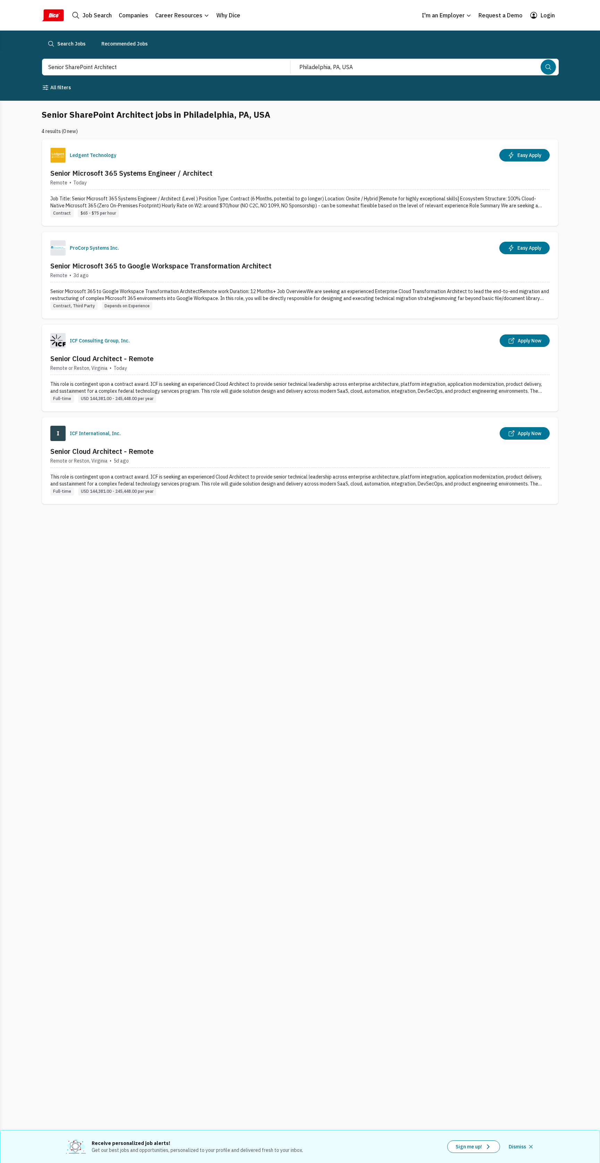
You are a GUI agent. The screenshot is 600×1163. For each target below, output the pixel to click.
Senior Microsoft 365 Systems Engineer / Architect (131, 173)
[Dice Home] (53, 15)
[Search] (548, 67)
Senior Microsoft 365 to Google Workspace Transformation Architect (161, 266)
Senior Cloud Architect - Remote (101, 358)
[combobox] (159, 67)
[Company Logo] (58, 155)
